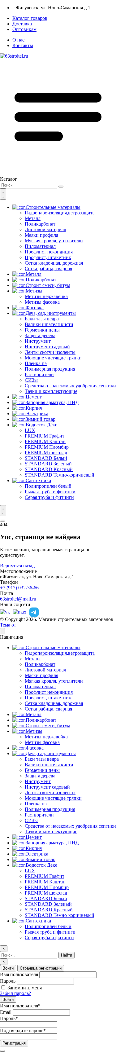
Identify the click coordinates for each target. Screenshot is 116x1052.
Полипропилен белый (48, 486)
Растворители (39, 374)
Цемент (34, 396)
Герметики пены (42, 329)
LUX (30, 430)
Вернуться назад (17, 565)
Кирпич (34, 408)
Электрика (37, 413)
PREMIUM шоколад (46, 452)
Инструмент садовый (47, 346)
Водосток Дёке (41, 424)
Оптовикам (24, 29)
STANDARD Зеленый (48, 463)
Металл (33, 218)
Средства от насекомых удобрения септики (70, 385)
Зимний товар (40, 419)
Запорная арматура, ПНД (52, 402)
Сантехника (38, 480)
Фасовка (35, 307)
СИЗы (31, 380)
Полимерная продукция (50, 369)
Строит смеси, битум (48, 285)
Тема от (8, 624)
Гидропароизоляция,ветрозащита (60, 212)
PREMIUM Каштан (45, 441)
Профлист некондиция (49, 251)
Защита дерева (40, 335)
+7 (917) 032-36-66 (19, 587)
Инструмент (38, 341)
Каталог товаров (29, 18)
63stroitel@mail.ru (18, 598)
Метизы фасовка (42, 302)
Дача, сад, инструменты (51, 313)
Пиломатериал (40, 246)
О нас (18, 39)
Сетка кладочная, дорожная (54, 263)
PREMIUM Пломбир (47, 447)
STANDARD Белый (46, 458)
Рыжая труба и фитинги (50, 491)
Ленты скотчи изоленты (50, 352)
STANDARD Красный (49, 469)
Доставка (22, 23)
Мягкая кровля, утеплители (54, 240)
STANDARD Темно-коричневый (59, 475)
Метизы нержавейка (46, 296)
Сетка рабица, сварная (48, 268)
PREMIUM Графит (44, 435)
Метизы (34, 290)
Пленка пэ (36, 363)
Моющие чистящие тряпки (53, 357)
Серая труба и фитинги (49, 497)
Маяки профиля (41, 235)
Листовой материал (45, 229)
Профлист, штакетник (48, 257)
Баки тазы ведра (42, 318)
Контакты (22, 45)
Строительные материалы (53, 207)
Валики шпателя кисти (49, 324)
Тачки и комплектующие (51, 391)
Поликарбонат (40, 224)
